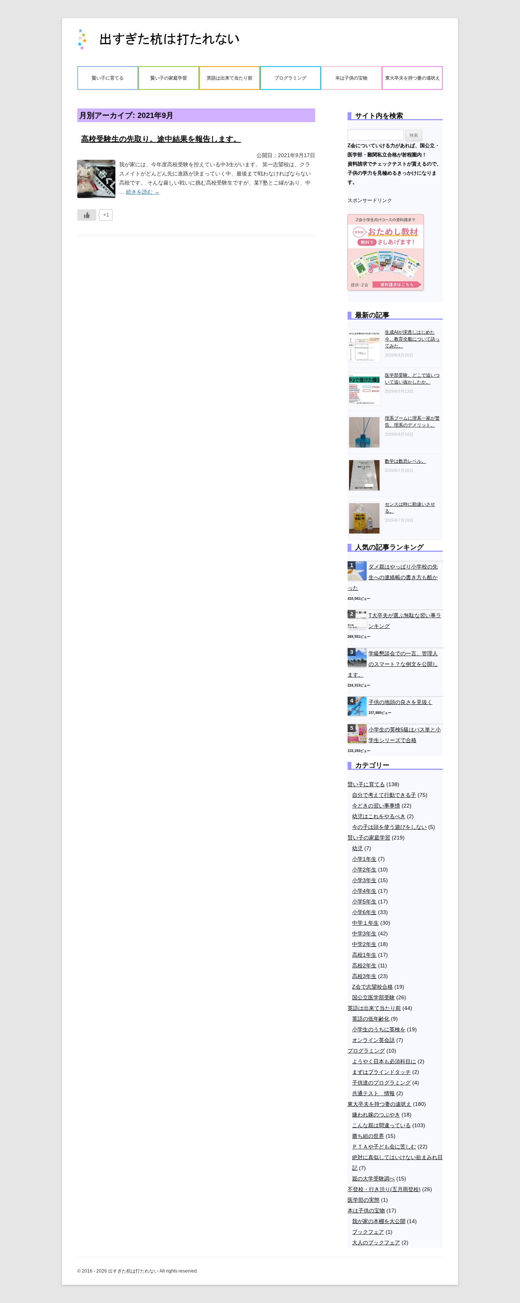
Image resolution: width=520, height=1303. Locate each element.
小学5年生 (364, 901)
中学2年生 (364, 944)
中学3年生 (364, 933)
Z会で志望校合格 (372, 987)
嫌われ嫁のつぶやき (376, 1115)
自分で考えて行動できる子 (384, 795)
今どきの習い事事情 (376, 806)
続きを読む (143, 192)
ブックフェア (368, 1232)
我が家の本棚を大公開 (378, 1221)
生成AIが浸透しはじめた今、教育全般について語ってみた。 (412, 339)
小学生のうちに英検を (378, 1029)
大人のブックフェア (376, 1242)
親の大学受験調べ (373, 1179)
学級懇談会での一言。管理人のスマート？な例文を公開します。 (393, 664)
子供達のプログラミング (381, 1083)
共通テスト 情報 (373, 1093)
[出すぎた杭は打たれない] (166, 42)
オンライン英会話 (373, 1040)
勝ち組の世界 (368, 1136)
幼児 (357, 848)
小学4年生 (364, 891)
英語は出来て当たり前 (229, 78)
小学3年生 (364, 880)
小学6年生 (364, 912)
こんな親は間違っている (381, 1125)
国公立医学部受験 (373, 997)
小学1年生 (364, 859)
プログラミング (290, 78)
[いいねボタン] (86, 215)
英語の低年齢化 (370, 1019)
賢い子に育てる (108, 78)
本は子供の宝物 (351, 78)
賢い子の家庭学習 (168, 78)
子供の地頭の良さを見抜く (400, 702)
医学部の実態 (364, 1200)
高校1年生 (364, 955)
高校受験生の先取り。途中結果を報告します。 (161, 139)
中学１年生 (365, 923)
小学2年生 (364, 870)
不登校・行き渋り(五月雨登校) (384, 1189)
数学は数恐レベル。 (405, 461)
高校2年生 (364, 965)
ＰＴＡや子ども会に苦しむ (384, 1147)
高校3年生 (364, 976)
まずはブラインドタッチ (381, 1072)
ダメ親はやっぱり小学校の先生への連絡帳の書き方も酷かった (393, 577)
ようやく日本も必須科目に (384, 1061)
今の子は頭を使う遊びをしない (389, 827)
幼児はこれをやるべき (378, 816)
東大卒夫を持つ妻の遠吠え (412, 78)
